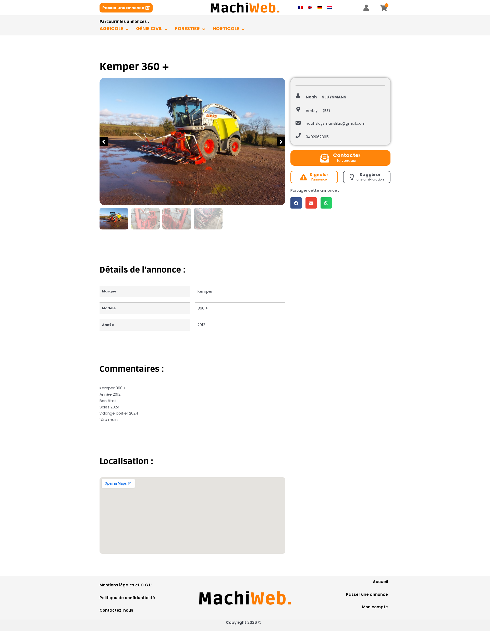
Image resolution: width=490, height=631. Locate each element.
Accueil (380, 581)
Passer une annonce (367, 594)
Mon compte (375, 607)
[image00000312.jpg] (192, 141)
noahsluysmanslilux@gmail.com (335, 123)
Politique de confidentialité (127, 597)
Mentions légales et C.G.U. (126, 585)
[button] (104, 141)
